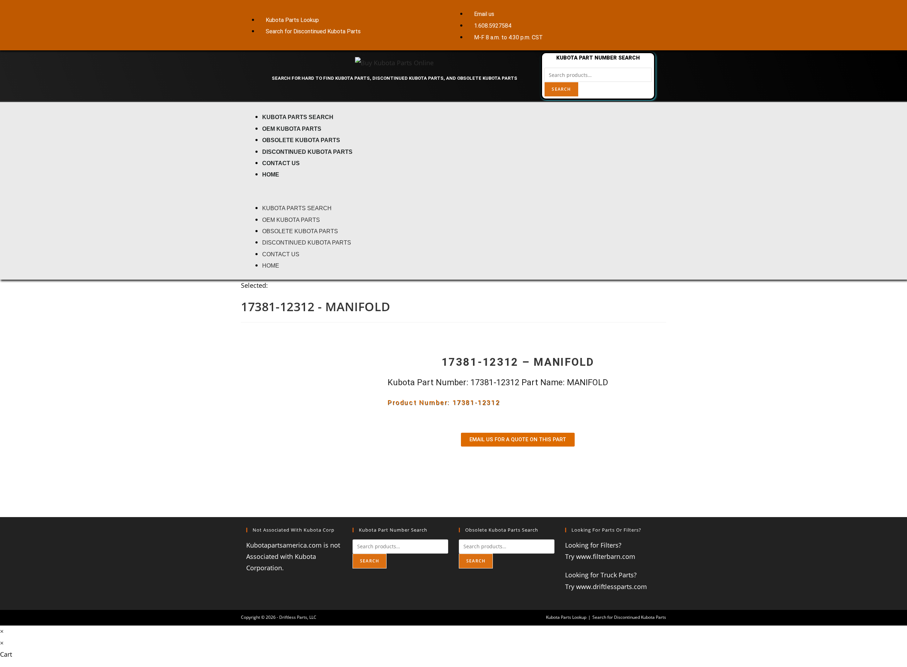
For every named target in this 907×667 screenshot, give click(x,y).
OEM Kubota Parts (291, 128)
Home (270, 174)
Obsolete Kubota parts (301, 140)
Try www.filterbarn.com (600, 556)
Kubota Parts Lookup (566, 617)
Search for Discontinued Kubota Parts (629, 617)
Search (561, 89)
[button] (453, 191)
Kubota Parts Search (297, 117)
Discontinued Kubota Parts (307, 151)
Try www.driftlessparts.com (606, 586)
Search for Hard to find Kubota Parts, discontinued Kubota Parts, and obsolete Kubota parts (394, 78)
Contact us (281, 163)
